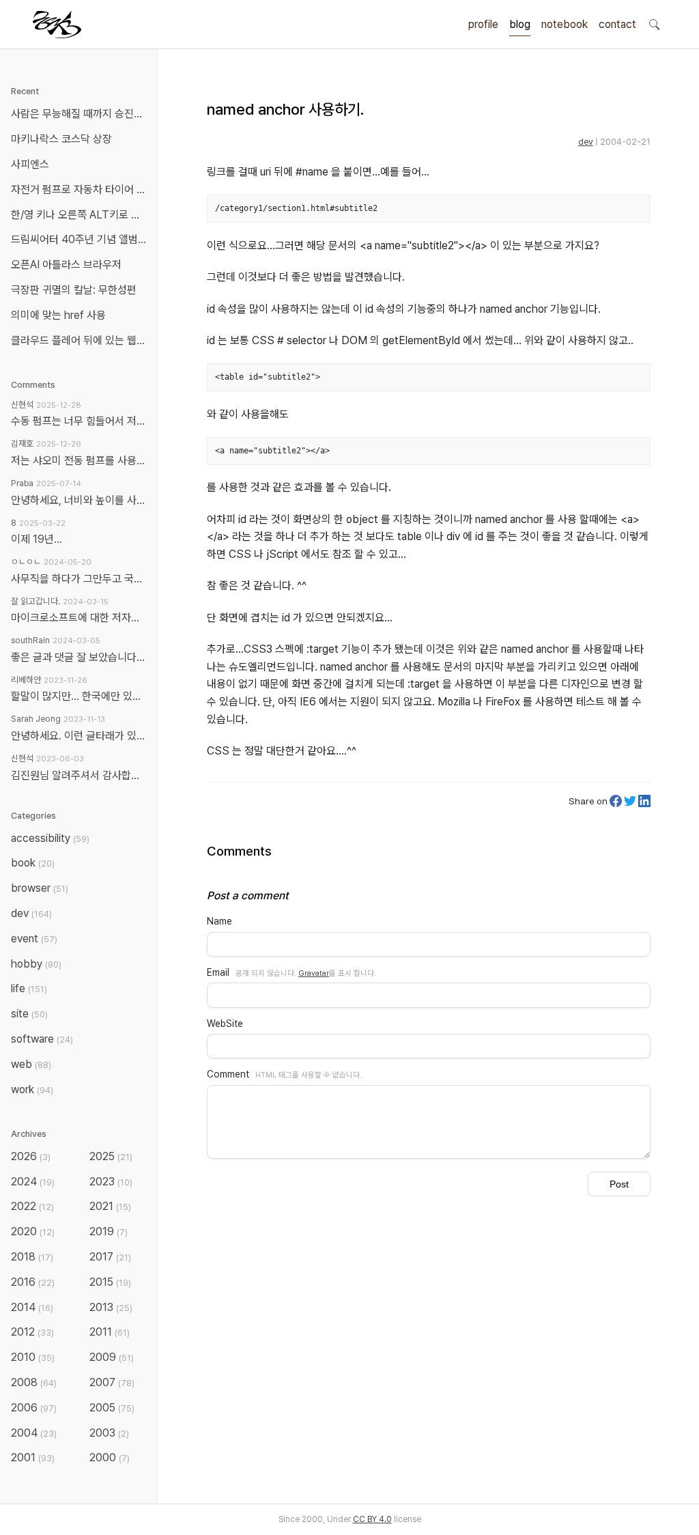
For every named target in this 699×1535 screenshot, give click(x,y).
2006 (34, 1407)
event (34, 938)
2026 (31, 1156)
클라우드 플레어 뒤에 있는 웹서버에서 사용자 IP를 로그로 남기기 (81, 340)
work (32, 1089)
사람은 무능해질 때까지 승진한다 (81, 113)
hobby (36, 963)
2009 (111, 1357)
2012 (32, 1331)
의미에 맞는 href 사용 (58, 315)
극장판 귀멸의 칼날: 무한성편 (74, 289)
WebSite (225, 1023)
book (33, 862)
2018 (32, 1256)
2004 (34, 1432)
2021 (110, 1206)
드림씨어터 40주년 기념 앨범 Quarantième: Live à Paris (81, 239)
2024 (33, 1181)
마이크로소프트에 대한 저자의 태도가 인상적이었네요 (78, 617)
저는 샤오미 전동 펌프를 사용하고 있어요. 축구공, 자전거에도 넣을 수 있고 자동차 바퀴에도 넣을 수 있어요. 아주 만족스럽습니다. (78, 460)
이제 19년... (36, 539)
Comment (228, 1074)
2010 (33, 1357)
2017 (110, 1256)
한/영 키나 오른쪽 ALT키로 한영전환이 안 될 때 (81, 214)
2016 (33, 1282)
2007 (111, 1382)
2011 (109, 1331)
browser (39, 888)
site (29, 1013)
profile (483, 24)
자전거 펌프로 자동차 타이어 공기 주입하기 (81, 189)
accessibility (50, 838)
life (29, 988)
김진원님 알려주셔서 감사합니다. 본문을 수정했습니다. (78, 775)
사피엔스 (30, 164)
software (42, 1038)
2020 (33, 1231)
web (31, 1064)
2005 (111, 1407)
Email (218, 972)
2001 (33, 1457)
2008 (34, 1382)
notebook (564, 24)
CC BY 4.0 (372, 1519)
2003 (109, 1432)
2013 (110, 1307)
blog (519, 24)
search (654, 24)
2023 (110, 1181)
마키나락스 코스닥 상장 (61, 138)
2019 (108, 1231)
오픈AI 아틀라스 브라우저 (66, 264)
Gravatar (313, 973)
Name (219, 921)
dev (585, 142)
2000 (109, 1457)
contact (617, 24)
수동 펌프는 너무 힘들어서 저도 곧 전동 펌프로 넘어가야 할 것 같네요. (78, 420)
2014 (32, 1307)
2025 (110, 1156)
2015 (110, 1282)
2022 (32, 1206)
